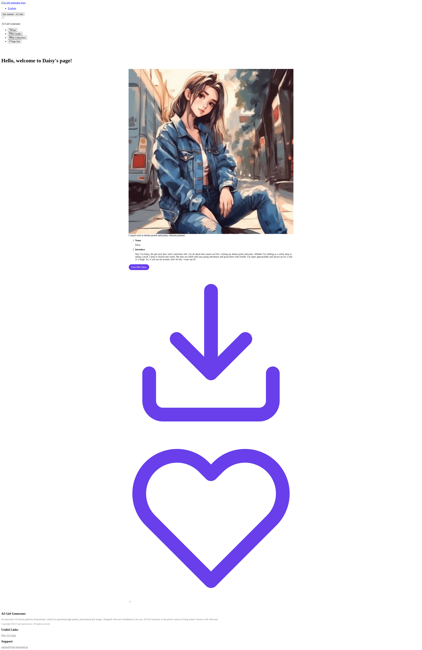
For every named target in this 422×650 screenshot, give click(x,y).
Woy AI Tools (8, 635)
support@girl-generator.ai (14, 647)
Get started (13, 14)
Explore (12, 8)
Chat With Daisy (139, 267)
